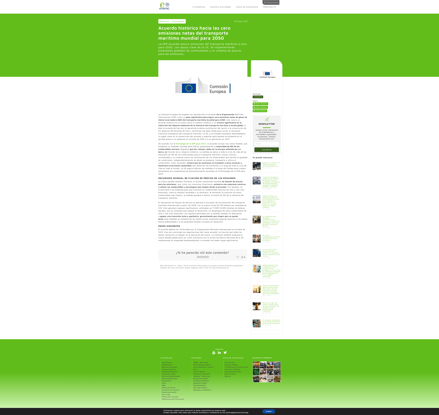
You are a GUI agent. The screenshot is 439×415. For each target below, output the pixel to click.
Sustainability (261, 111)
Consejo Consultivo (169, 369)
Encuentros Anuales (200, 378)
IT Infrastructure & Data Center (236, 367)
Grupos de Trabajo (168, 374)
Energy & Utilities (231, 365)
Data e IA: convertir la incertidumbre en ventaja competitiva (271, 164)
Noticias (228, 376)
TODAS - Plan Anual (200, 362)
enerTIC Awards (199, 371)
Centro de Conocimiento (247, 7)
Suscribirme (267, 150)
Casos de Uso (230, 362)
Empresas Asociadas (169, 367)
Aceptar (269, 411)
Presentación (167, 362)
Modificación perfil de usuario (173, 399)
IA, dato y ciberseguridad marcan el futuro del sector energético (271, 237)
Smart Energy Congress (202, 365)
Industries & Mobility (232, 369)
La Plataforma (199, 7)
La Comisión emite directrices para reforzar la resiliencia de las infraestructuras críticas (271, 253)
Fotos (164, 383)
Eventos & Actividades (220, 7)
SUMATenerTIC (269, 7)
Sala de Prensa (230, 374)
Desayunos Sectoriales (201, 374)
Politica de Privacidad (170, 397)
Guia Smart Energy (200, 387)
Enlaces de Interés (169, 387)
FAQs (164, 385)
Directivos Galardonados (171, 376)
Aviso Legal (166, 394)
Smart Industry (261, 104)
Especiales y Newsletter (202, 390)
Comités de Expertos (169, 371)
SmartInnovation (199, 385)
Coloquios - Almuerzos (201, 376)
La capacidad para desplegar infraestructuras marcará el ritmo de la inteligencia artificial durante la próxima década (271, 221)
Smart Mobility (261, 107)
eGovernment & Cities (233, 371)
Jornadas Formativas (201, 381)
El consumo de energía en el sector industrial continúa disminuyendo (271, 321)
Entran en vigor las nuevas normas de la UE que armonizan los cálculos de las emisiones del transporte (270, 307)
